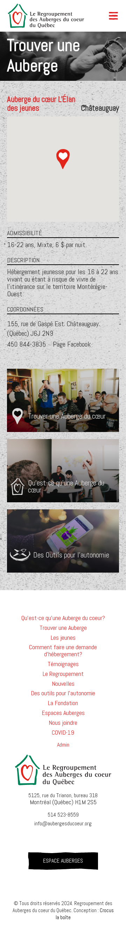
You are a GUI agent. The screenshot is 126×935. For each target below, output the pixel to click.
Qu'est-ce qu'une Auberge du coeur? (63, 617)
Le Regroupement (63, 673)
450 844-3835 (26, 344)
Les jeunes (63, 637)
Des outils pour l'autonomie (63, 693)
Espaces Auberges (63, 712)
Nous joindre (63, 722)
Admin (63, 745)
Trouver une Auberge (63, 627)
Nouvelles (63, 683)
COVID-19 (63, 732)
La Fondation (63, 703)
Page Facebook (72, 344)
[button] (116, 15)
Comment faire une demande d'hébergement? (63, 651)
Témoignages (63, 664)
